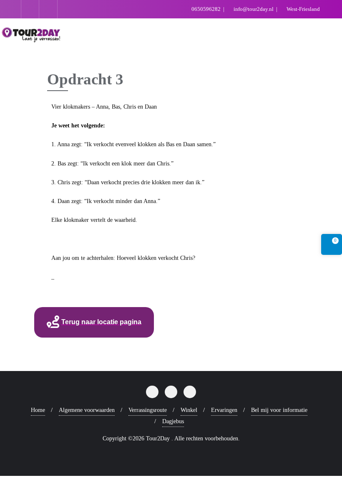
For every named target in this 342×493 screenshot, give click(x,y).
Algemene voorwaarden (87, 410)
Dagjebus (173, 421)
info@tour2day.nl (253, 9)
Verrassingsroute (147, 410)
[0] (331, 246)
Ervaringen (224, 410)
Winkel (189, 410)
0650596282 (206, 9)
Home (38, 410)
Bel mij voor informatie (279, 410)
